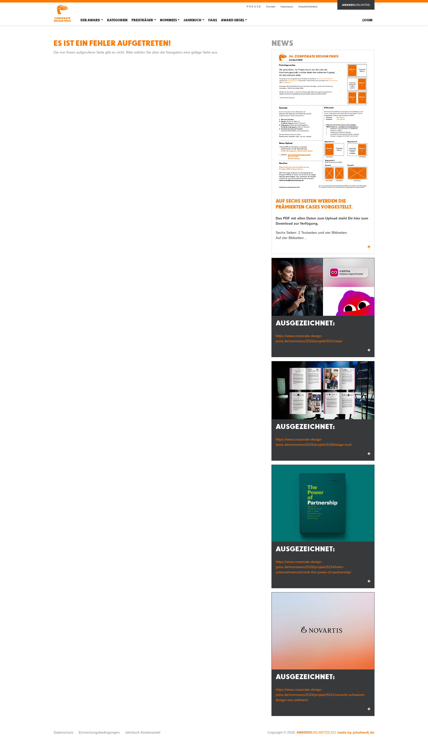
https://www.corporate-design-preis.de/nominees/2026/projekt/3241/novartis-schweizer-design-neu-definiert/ (321, 695)
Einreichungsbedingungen (99, 732)
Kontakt (270, 6)
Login (367, 20)
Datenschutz (63, 732)
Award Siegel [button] (232, 20)
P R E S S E (254, 6)
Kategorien (117, 20)
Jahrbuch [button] (192, 20)
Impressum (287, 6)
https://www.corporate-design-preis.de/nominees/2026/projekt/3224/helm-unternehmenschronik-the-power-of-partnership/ (313, 567)
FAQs (212, 20)
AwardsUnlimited (307, 6)
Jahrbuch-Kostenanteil (142, 732)
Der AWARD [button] (90, 20)
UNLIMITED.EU (316, 732)
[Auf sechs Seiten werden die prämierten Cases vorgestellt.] (323, 122)
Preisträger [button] (142, 20)
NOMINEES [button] (168, 20)
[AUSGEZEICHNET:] (323, 287)
